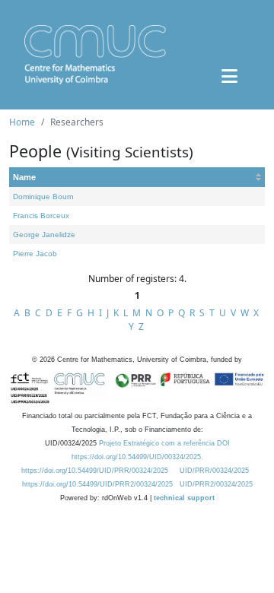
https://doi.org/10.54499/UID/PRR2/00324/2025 (97, 484)
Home (22, 122)
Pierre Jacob (35, 253)
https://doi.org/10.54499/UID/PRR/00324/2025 (94, 470)
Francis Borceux (41, 215)
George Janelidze (44, 234)
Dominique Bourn (43, 196)
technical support (184, 498)
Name (24, 177)
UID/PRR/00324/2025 (214, 470)
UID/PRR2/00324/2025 (216, 484)
